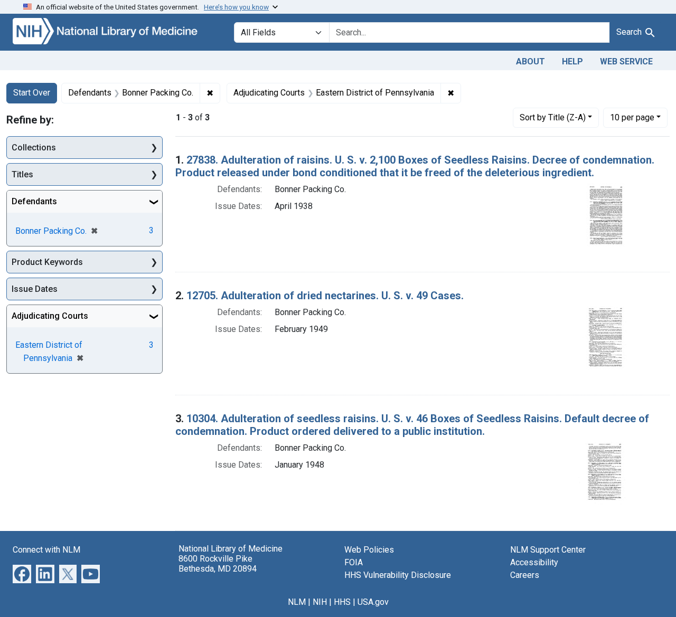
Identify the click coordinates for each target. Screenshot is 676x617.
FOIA (353, 562)
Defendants (34, 201)
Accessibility (534, 562)
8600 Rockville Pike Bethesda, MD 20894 (218, 564)
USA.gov (373, 602)
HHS (342, 602)
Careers (524, 575)
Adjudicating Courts (50, 316)
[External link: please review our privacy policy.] (22, 573)
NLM (297, 602)
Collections (34, 148)
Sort (553, 117)
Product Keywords (47, 262)
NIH (320, 602)
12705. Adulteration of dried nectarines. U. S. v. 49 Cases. (325, 295)
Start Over (31, 93)
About (530, 61)
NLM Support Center (548, 550)
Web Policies (369, 550)
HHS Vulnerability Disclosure (397, 575)
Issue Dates (35, 289)
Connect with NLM (46, 550)
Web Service (626, 61)
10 (632, 117)
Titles (22, 174)
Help (572, 61)
